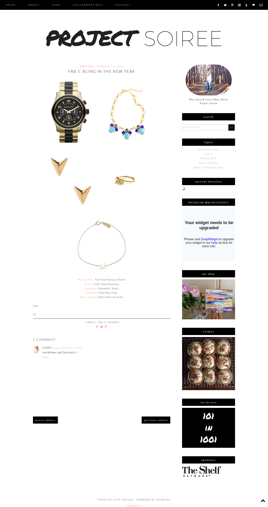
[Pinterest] (234, 5)
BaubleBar (90, 288)
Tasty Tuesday (208, 162)
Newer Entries (45, 420)
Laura (46, 347)
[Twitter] (226, 5)
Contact (123, 4)
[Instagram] (240, 5)
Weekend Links (208, 149)
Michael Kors (86, 279)
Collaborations (88, 4)
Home (11, 4)
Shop (56, 4)
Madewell (92, 292)
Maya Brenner (89, 297)
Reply (45, 357)
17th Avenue (123, 499)
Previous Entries (156, 420)
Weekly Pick (208, 158)
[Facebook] (219, 5)
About (33, 4)
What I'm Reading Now (208, 167)
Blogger (164, 499)
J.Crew (88, 284)
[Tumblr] (247, 5)
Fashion (113, 322)
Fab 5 (102, 322)
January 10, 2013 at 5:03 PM (67, 347)
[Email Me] (262, 5)
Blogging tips (134, 505)
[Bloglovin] (255, 5)
